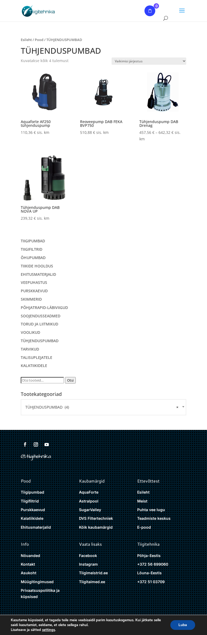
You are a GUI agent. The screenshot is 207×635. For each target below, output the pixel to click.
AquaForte (88, 492)
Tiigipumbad (32, 492)
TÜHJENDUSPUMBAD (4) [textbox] (101, 407)
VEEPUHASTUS (34, 282)
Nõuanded (30, 555)
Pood (39, 39)
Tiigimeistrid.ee (93, 573)
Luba (182, 624)
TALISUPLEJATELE (36, 357)
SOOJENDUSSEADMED (40, 315)
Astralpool (88, 501)
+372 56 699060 (152, 564)
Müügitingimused (37, 581)
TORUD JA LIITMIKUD (39, 324)
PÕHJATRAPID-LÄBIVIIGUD (44, 307)
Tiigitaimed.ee (92, 581)
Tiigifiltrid (30, 501)
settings (48, 629)
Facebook (88, 555)
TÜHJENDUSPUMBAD (39, 340)
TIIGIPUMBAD (33, 240)
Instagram (88, 564)
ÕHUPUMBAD (33, 257)
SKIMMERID (31, 299)
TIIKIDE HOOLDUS (37, 266)
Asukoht (28, 573)
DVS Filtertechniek (96, 518)
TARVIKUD (30, 349)
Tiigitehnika (148, 544)
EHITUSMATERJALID (38, 274)
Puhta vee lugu (151, 509)
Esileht (26, 39)
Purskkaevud (33, 509)
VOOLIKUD (30, 332)
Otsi (70, 380)
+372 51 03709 (151, 581)
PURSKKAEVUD (34, 290)
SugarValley (90, 509)
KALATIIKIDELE (34, 365)
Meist (142, 501)
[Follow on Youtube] (46, 444)
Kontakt (28, 564)
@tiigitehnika (36, 456)
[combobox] (103, 407)
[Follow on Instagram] (36, 444)
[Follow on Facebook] (25, 444)
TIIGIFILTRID (31, 249)
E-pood (144, 527)
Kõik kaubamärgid (96, 527)
